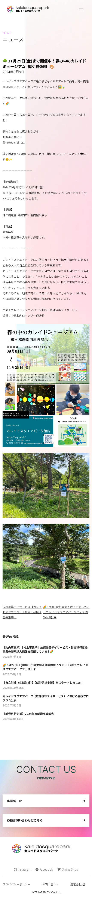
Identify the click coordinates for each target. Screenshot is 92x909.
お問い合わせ (50, 884)
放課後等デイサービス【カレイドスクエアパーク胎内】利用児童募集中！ (22, 612)
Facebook (46, 869)
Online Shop (70, 869)
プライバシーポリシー (16, 884)
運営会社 (76, 884)
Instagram (24, 869)
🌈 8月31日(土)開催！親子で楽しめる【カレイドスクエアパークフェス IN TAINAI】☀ (66, 612)
